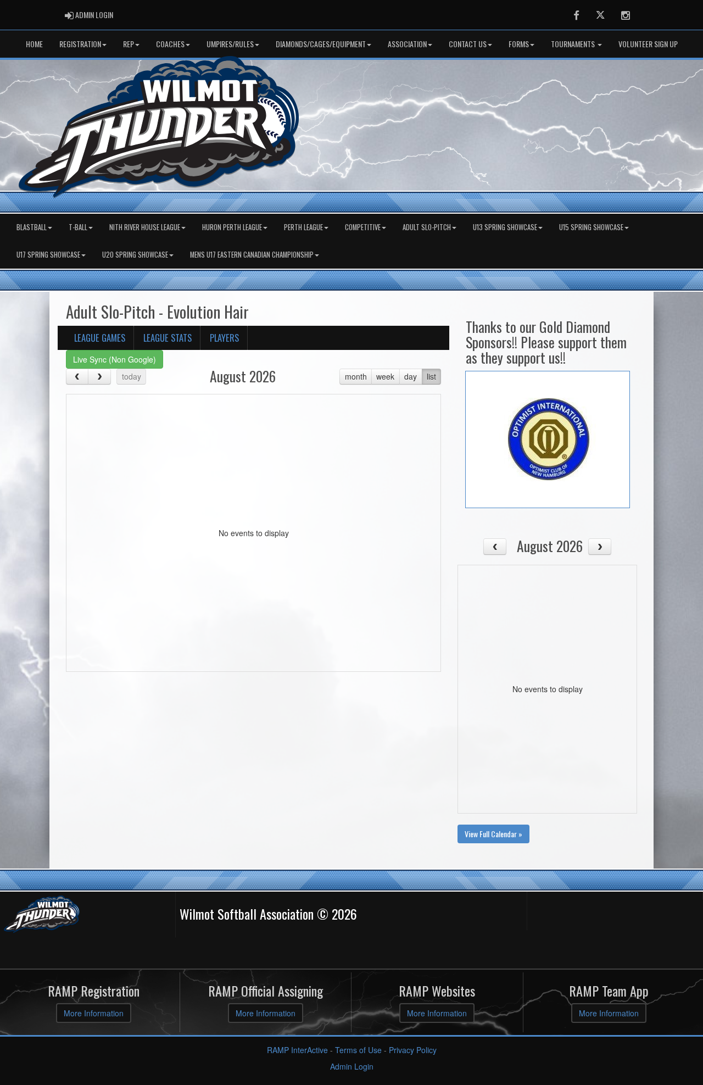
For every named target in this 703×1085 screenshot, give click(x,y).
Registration (80, 43)
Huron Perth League (232, 227)
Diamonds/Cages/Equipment (321, 43)
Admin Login (351, 1066)
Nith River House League (144, 227)
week (385, 376)
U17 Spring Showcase (48, 254)
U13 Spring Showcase (505, 227)
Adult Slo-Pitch (427, 227)
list (431, 376)
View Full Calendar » (493, 833)
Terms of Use (358, 1049)
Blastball (31, 227)
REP (128, 43)
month (356, 376)
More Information (94, 1013)
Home (34, 43)
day (410, 376)
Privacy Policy (413, 1049)
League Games (99, 337)
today (131, 376)
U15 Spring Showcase (591, 227)
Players (224, 337)
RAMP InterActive (297, 1049)
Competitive (363, 227)
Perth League (303, 227)
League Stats (167, 337)
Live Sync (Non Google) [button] (114, 359)
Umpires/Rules (230, 43)
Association (407, 43)
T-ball (78, 227)
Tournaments (573, 43)
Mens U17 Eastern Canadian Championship (252, 254)
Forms (519, 43)
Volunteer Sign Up (648, 43)
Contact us (468, 43)
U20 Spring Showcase (135, 254)
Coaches (170, 43)
